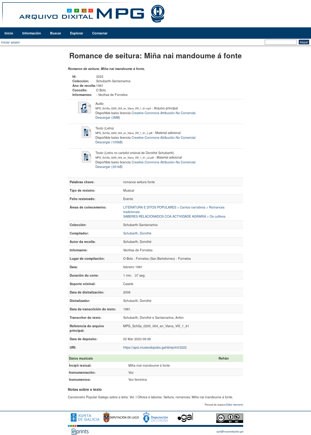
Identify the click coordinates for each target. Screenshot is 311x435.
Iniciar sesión (10, 42)
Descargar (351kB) (109, 166)
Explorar (76, 33)
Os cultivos (217, 216)
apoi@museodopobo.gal (230, 431)
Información (31, 33)
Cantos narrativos (192, 207)
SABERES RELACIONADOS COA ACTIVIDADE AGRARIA (164, 216)
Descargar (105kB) (109, 142)
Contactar (99, 33)
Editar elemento (234, 404)
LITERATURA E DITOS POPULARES (149, 207)
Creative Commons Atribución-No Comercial (163, 113)
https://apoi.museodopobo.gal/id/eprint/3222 (155, 347)
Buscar (55, 33)
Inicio (9, 33)
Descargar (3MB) (107, 117)
